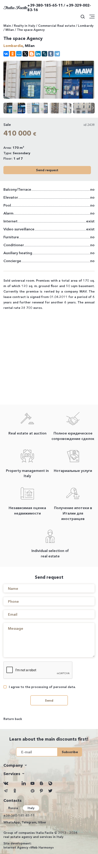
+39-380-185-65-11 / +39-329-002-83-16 (59, 7)
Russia (13, 808)
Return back (12, 719)
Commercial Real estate (56, 26)
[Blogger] (31, 53)
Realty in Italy (24, 26)
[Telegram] (57, 53)
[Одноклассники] (12, 53)
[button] (93, 108)
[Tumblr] (51, 53)
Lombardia (13, 45)
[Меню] (92, 17)
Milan (9, 30)
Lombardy (85, 26)
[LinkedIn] (38, 53)
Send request (47, 170)
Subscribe (70, 752)
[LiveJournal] (44, 53)
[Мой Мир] (19, 53)
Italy (31, 808)
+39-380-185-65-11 (19, 815)
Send (49, 700)
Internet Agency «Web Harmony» (28, 847)
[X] (25, 53)
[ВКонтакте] (6, 53)
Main (7, 26)
